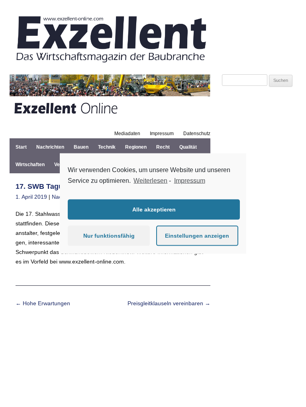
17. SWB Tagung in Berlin (59, 186)
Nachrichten (50, 147)
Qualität (188, 147)
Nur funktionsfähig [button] (109, 236)
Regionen (136, 147)
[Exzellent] (110, 65)
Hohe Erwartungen (43, 303)
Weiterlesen (150, 180)
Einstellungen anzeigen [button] (197, 236)
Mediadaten (127, 133)
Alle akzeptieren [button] (154, 209)
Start (21, 147)
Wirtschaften (30, 164)
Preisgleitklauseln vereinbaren (169, 303)
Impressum (162, 133)
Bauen (81, 147)
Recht (163, 147)
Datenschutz (196, 133)
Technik (107, 147)
